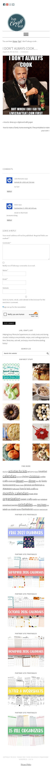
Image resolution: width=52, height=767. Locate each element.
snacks (13, 514)
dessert (19, 485)
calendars (9, 481)
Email (5, 284)
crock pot (11, 485)
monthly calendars (16, 498)
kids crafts (31, 493)
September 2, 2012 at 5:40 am (25, 213)
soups (19, 514)
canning (19, 481)
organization (11, 503)
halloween (15, 493)
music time (33, 498)
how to (23, 493)
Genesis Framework (40, 762)
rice (48, 510)
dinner (32, 485)
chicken (25, 481)
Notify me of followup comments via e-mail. (19, 270)
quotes (35, 510)
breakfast (42, 475)
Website (6, 293)
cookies (42, 481)
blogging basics (34, 476)
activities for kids (17, 475)
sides (9, 514)
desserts (26, 486)
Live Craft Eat (17, 22)
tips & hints (36, 514)
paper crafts (26, 503)
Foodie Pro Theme (24, 762)
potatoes (44, 504)
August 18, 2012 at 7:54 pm (24, 187)
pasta (35, 504)
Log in (30, 764)
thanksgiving (27, 513)
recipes (41, 509)
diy (40, 485)
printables (25, 509)
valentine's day (43, 514)
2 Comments (24, 56)
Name (5, 275)
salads (5, 514)
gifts (43, 490)
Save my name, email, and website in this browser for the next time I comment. (24, 305)
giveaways (7, 493)
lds (37, 493)
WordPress (23, 764)
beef (28, 476)
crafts (5, 485)
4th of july (5, 476)
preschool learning (10, 509)
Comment (7, 247)
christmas (34, 481)
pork (38, 504)
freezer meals (20, 490)
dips (37, 486)
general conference (33, 489)
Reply (9, 196)
